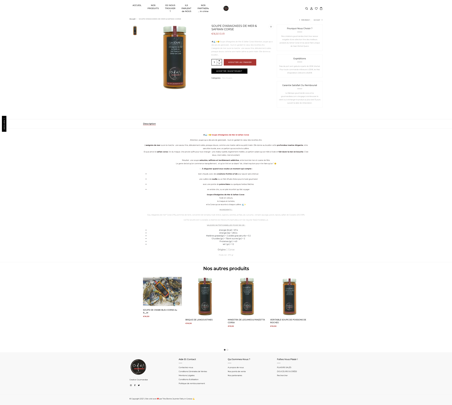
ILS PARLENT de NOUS (186, 8)
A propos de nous (236, 367)
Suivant (317, 20)
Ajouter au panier (240, 62)
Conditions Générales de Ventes (193, 371)
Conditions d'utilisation (188, 379)
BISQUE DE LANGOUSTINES (199, 320)
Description (149, 123)
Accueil (132, 19)
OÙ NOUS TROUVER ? (170, 8)
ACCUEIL (137, 5)
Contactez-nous (186, 367)
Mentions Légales (186, 375)
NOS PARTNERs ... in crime (203, 8)
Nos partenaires (235, 375)
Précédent (305, 20)
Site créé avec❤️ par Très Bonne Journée (162, 399)
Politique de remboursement (192, 383)
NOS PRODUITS (153, 7)
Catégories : (216, 78)
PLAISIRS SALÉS (284, 367)
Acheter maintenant (229, 71)
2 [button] (227, 350)
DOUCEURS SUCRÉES (287, 371)
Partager (4, 125)
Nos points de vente (237, 371)
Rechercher (282, 375)
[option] (135, 30)
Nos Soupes (227, 78)
